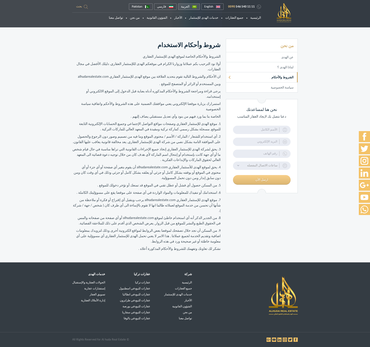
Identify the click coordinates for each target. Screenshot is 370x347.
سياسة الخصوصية (282, 87)
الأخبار (178, 17)
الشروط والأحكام (282, 77)
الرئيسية (255, 17)
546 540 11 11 (241, 6)
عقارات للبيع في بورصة (136, 306)
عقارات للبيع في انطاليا (136, 294)
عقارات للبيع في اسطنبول (134, 288)
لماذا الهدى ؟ (285, 67)
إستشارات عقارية (94, 288)
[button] (261, 166)
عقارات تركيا (142, 282)
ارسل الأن (261, 179)
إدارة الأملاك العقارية (93, 300)
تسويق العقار (97, 294)
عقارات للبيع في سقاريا (136, 312)
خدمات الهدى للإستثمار (203, 17)
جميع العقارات (234, 17)
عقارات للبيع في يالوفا (137, 318)
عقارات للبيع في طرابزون (135, 300)
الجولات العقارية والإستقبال (88, 282)
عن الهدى (287, 57)
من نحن (135, 17)
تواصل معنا (116, 17)
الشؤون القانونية (157, 17)
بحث (79, 6)
